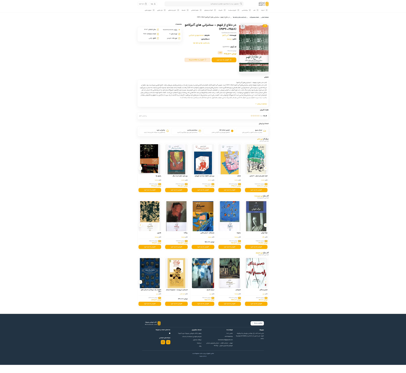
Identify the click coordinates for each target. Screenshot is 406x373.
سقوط (265, 233)
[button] (197, 60)
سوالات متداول (197, 340)
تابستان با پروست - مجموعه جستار (203, 290)
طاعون (186, 233)
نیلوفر (236, 237)
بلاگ (200, 346)
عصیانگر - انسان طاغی (234, 233)
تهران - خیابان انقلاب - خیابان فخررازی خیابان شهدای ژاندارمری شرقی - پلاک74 (219, 344)
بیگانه (212, 233)
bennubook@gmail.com (225, 340)
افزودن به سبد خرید (223, 60)
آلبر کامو (225, 35)
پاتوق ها (185, 176)
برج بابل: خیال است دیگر (206, 176)
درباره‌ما (199, 343)
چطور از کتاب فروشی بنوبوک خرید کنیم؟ (190, 333)
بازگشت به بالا (258, 323)
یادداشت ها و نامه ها (201, 43)
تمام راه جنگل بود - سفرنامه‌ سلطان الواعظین (150, 177)
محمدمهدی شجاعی (196, 35)
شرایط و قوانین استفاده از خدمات (192, 336)
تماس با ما (230, 333)
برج (237, 294)
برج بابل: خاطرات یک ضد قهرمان (231, 176)
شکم (265, 176)
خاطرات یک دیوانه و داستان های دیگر (177, 291)
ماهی (156, 237)
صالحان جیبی (157, 233)
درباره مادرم (237, 290)
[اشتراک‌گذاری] (242, 26)
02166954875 (229, 336)
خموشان (264, 290)
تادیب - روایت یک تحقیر (153, 290)
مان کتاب (208, 294)
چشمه (229, 39)
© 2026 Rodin (203, 356)
